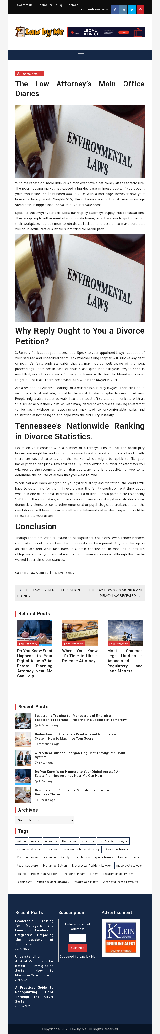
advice (35, 841)
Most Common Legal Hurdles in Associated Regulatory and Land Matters (125, 660)
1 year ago (46, 762)
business (88, 841)
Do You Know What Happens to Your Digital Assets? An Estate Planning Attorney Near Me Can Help (34, 663)
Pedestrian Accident (45, 873)
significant (24, 881)
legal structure (27, 865)
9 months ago (49, 725)
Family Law (82, 857)
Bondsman (69, 841)
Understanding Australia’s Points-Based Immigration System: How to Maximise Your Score (76, 736)
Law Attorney (39, 572)
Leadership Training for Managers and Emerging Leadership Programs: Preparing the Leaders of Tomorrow (81, 718)
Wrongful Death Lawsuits (120, 881)
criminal (53, 849)
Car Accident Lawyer (113, 841)
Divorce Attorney (116, 849)
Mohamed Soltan (55, 865)
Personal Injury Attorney (81, 873)
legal (136, 857)
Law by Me (87, 956)
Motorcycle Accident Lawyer (91, 865)
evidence (50, 857)
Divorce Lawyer (28, 857)
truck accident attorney (53, 881)
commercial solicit (30, 849)
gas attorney (104, 857)
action (21, 841)
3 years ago (47, 799)
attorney (51, 841)
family (65, 857)
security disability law (118, 873)
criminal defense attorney (82, 849)
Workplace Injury (86, 881)
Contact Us (25, 5)
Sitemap (72, 5)
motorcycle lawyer (129, 865)
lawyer (122, 857)
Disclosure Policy (50, 5)
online (21, 873)
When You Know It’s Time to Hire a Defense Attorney (80, 655)
